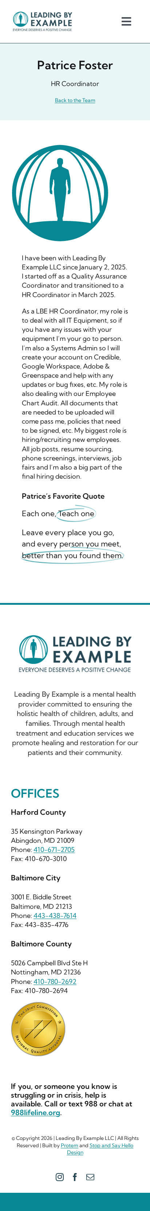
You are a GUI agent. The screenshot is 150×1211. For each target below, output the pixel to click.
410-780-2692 (54, 981)
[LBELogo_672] (42, 14)
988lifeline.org (35, 1112)
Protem (69, 1145)
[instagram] (60, 1177)
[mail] (90, 1177)
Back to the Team (75, 100)
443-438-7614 (54, 915)
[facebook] (75, 1177)
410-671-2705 (54, 849)
